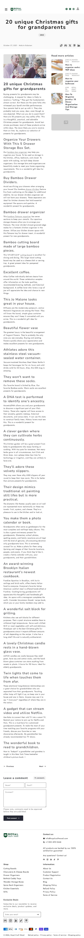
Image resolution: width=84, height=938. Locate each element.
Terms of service (59, 935)
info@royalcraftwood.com (57, 838)
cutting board (26, 255)
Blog (45, 882)
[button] (61, 46)
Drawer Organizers (12, 875)
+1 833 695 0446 (53, 842)
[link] (65, 122)
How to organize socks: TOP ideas (72, 67)
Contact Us (47, 878)
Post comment (12, 818)
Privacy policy (46, 935)
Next (41, 766)
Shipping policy (74, 935)
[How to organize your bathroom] (57, 79)
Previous (10, 766)
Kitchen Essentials (11, 888)
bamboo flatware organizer (19, 216)
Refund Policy (49, 888)
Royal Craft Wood (17, 935)
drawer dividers (32, 189)
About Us (47, 868)
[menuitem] (22, 868)
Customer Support (51, 872)
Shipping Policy (50, 885)
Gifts (6, 892)
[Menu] (6, 9)
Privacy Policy (49, 892)
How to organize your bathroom (72, 81)
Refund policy (33, 935)
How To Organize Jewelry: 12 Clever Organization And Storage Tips (71, 102)
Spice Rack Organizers (13, 885)
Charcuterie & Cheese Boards (16, 872)
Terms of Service (50, 895)
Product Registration (52, 875)
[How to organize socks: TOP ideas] (57, 65)
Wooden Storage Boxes (14, 882)
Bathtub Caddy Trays (12, 878)
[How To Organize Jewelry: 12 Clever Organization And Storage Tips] (57, 98)
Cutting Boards (10, 868)
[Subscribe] (38, 914)
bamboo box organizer (17, 152)
